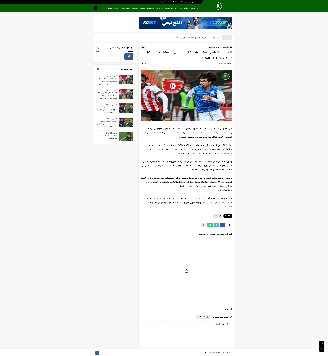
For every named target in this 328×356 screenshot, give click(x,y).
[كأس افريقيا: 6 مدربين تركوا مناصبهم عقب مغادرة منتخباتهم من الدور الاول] (126, 79)
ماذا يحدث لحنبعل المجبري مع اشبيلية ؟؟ (107, 137)
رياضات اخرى (125, 8)
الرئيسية (226, 47)
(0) (142, 64)
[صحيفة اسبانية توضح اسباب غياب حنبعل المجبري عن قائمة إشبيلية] (126, 108)
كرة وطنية (194, 8)
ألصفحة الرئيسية (194, 2)
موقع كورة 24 (209, 352)
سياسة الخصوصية (181, 2)
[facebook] (128, 56)
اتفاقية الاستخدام (168, 2)
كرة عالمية (151, 8)
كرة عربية (159, 8)
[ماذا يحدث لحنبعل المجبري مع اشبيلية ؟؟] (126, 136)
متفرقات (135, 8)
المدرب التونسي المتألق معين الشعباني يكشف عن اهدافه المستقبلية (190, 38)
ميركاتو (142, 8)
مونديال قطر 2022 (182, 8)
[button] (222, 225)
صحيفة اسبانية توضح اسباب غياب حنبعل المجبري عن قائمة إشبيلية (106, 109)
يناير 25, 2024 (110, 76)
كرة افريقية (169, 8)
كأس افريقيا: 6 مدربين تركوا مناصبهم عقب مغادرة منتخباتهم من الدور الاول (107, 81)
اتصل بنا (158, 2)
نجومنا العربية (113, 8)
